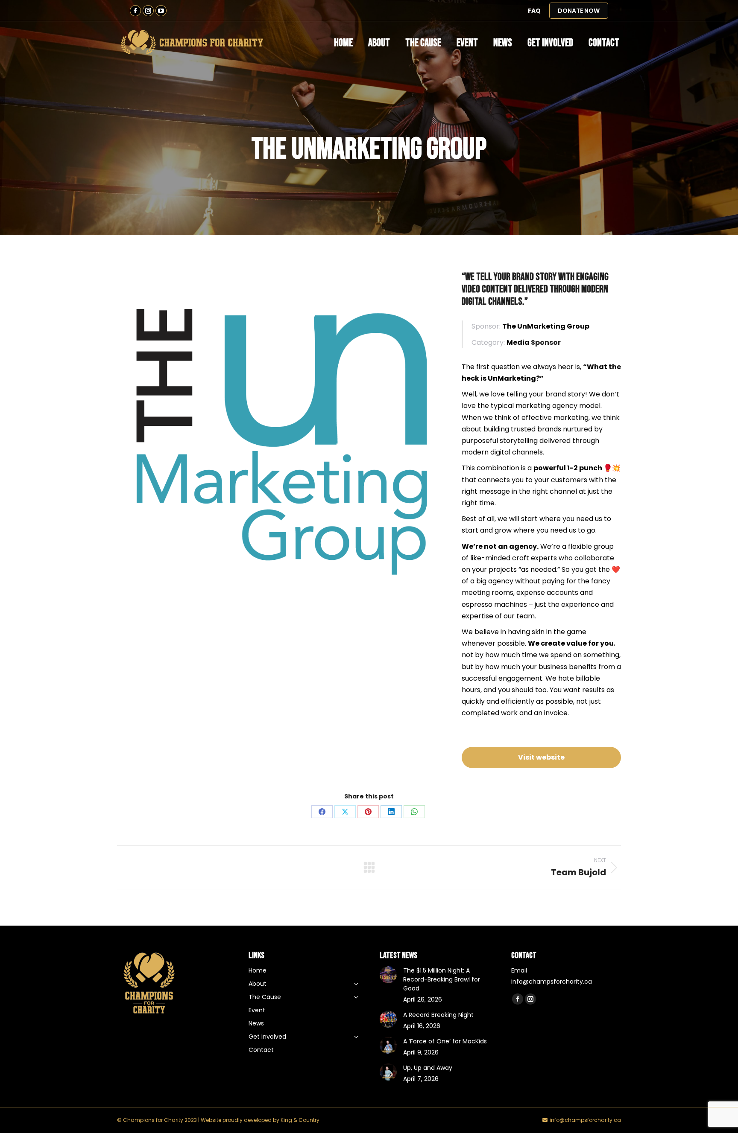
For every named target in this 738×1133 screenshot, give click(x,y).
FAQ (534, 10)
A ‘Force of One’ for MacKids (445, 1041)
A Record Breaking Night (438, 1015)
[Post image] (388, 974)
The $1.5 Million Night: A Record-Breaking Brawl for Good (441, 979)
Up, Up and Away (427, 1067)
